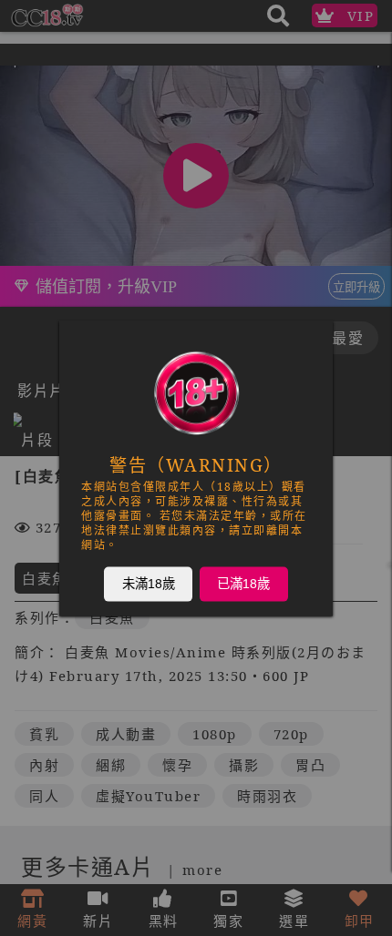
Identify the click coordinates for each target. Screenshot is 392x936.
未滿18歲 (148, 583)
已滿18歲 (243, 583)
